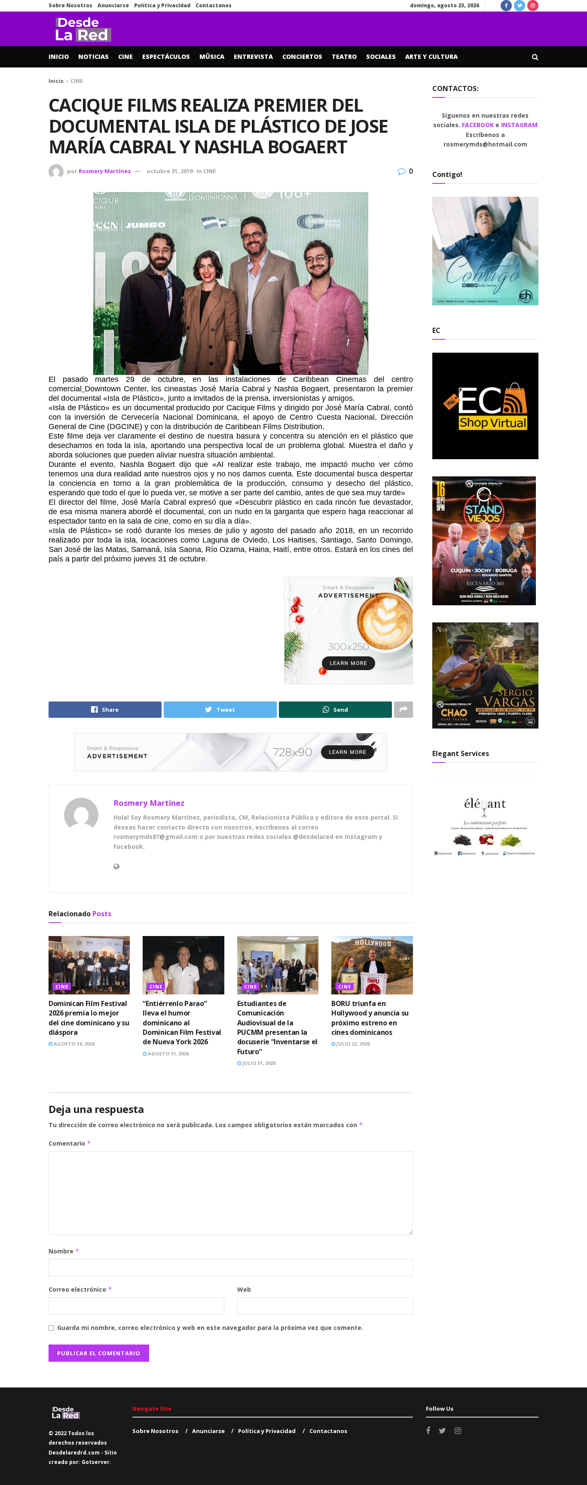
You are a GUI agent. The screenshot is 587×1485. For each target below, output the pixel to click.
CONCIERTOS (302, 56)
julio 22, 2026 (352, 1043)
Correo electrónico (80, 1289)
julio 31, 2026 (258, 1063)
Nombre (64, 1251)
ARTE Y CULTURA (431, 56)
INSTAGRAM (519, 125)
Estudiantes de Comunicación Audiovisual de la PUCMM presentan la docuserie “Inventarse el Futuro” (277, 1027)
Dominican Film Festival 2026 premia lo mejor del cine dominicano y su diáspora (89, 1018)
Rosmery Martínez (105, 171)
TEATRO (344, 56)
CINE (125, 56)
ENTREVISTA (253, 56)
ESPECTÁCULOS (166, 56)
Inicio (56, 81)
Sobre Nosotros (70, 5)
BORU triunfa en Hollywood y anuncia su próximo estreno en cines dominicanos (370, 1018)
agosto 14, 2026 (73, 1043)
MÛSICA (211, 56)
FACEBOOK (478, 125)
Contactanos (214, 5)
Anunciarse (113, 5)
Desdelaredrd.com (74, 1452)
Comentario (70, 1143)
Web (244, 1289)
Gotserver (96, 1462)
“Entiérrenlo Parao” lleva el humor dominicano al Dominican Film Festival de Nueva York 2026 (182, 1023)
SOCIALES (381, 56)
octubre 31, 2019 (170, 171)
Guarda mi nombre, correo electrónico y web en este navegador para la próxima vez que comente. (210, 1327)
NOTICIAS (93, 56)
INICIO (59, 56)
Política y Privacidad (162, 5)
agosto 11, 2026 (168, 1053)
